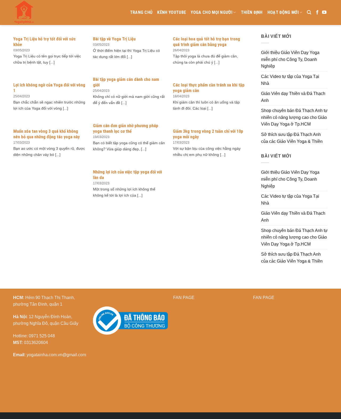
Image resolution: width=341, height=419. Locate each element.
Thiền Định (252, 12)
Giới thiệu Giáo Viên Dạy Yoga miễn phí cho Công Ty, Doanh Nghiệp (290, 59)
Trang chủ (141, 12)
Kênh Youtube (171, 12)
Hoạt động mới (283, 12)
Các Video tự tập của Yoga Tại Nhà (290, 80)
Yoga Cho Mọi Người (211, 12)
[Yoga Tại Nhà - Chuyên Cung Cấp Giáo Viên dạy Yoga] (49, 12)
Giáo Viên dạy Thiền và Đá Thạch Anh (293, 97)
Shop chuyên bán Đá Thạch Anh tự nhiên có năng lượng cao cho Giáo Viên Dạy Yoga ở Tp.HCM (294, 117)
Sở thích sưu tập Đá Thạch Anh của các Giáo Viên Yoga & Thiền (292, 138)
